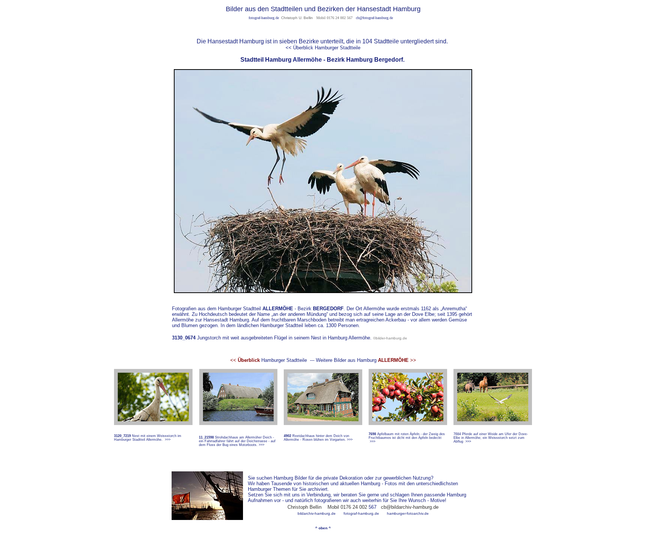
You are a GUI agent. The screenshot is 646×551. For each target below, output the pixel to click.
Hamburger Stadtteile (268, 360)
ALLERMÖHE (277, 308)
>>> (167, 439)
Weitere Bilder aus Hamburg (346, 360)
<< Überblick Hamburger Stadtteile (323, 47)
